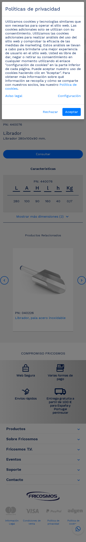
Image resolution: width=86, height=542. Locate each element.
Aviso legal (13, 96)
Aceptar (71, 112)
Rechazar (50, 112)
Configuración (69, 96)
